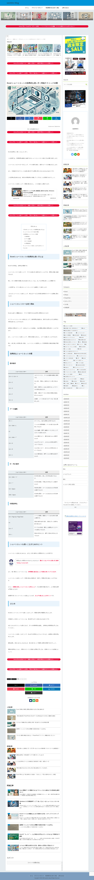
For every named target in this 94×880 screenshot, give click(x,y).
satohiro (75, 129)
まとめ (25, 248)
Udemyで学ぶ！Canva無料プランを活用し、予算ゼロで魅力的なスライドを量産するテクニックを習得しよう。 (33, 73)
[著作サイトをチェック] (30, 700)
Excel (9, 679)
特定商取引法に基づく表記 (51, 875)
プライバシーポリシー (39, 875)
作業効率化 (28, 243)
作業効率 (14, 679)
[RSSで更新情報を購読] (37, 700)
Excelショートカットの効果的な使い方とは (34, 229)
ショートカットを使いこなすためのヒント (34, 245)
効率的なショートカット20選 (31, 234)
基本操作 (27, 236)
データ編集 (28, 238)
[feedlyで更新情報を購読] (33, 700)
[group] (14, 50)
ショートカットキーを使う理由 (31, 231)
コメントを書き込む (34, 862)
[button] (58, 50)
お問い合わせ (61, 875)
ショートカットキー (22, 679)
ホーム (31, 875)
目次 (32, 226)
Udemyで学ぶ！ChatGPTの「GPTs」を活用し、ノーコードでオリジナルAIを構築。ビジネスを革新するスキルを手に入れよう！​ (47, 26)
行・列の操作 (28, 241)
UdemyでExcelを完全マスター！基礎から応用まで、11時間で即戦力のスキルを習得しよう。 (33, 63)
